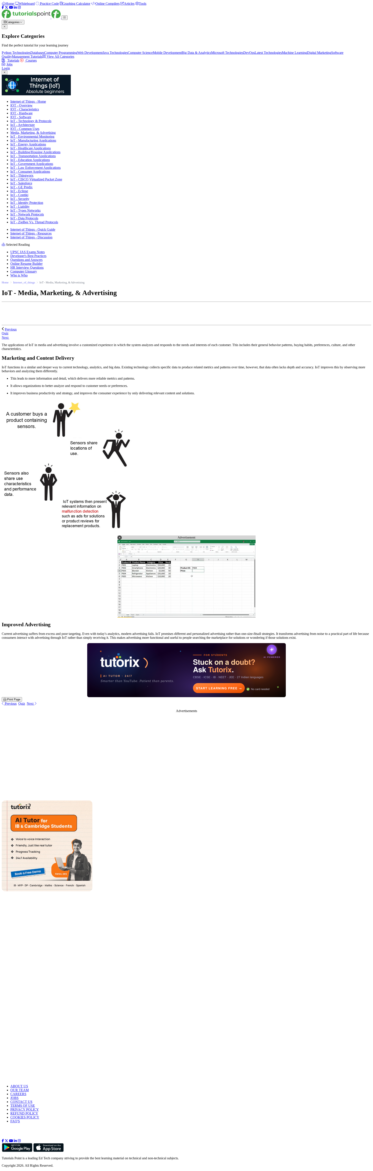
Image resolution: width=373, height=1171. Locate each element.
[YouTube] (11, 7)
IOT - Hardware (21, 113)
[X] (6, 7)
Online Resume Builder (26, 263)
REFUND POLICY (24, 1113)
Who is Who (19, 275)
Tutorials (12, 60)
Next (5, 337)
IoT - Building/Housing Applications (35, 152)
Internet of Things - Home (28, 101)
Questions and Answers (26, 260)
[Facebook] (3, 7)
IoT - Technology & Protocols (30, 121)
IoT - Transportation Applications (33, 156)
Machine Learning (294, 52)
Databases (37, 52)
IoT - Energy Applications (28, 144)
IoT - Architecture (22, 125)
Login (6, 68)
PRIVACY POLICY (24, 1109)
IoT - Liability (20, 206)
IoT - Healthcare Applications (30, 148)
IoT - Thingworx (21, 175)
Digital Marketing (319, 52)
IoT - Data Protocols (24, 218)
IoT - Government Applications (31, 164)
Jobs (9, 64)
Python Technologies (16, 52)
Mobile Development (167, 52)
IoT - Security (19, 199)
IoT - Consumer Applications (30, 171)
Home (5, 282)
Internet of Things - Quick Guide (32, 229)
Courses (31, 60)
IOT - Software (20, 117)
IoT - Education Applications (30, 160)
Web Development (90, 52)
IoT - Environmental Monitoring (32, 136)
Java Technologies (115, 52)
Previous (11, 329)
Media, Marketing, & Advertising (33, 132)
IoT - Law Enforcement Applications (35, 167)
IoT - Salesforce (21, 183)
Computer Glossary (23, 271)
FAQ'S (15, 1121)
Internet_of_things (24, 282)
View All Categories (60, 56)
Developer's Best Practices (28, 256)
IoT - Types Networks (25, 210)
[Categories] (65, 17)
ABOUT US (19, 1086)
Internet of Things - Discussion (31, 237)
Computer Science (140, 52)
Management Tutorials (27, 56)
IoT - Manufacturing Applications (33, 140)
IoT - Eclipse (19, 191)
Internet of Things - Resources (31, 233)
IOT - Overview (21, 105)
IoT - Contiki (19, 195)
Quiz (21, 703)
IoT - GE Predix (21, 187)
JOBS (14, 1098)
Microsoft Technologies (227, 52)
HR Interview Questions (27, 267)
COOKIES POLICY (24, 1117)
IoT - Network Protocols (27, 214)
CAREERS (18, 1094)
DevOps (249, 52)
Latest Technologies (268, 52)
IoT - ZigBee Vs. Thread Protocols (34, 222)
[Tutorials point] (32, 17)
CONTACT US (21, 1102)
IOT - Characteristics (24, 109)
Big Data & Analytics (196, 52)
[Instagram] (19, 7)
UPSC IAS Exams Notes (27, 252)
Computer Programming (60, 52)
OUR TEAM (19, 1090)
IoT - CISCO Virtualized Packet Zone (36, 179)
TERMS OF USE (22, 1105)
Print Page (13, 699)
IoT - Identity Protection (26, 202)
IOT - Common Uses (24, 129)
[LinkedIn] (15, 7)
